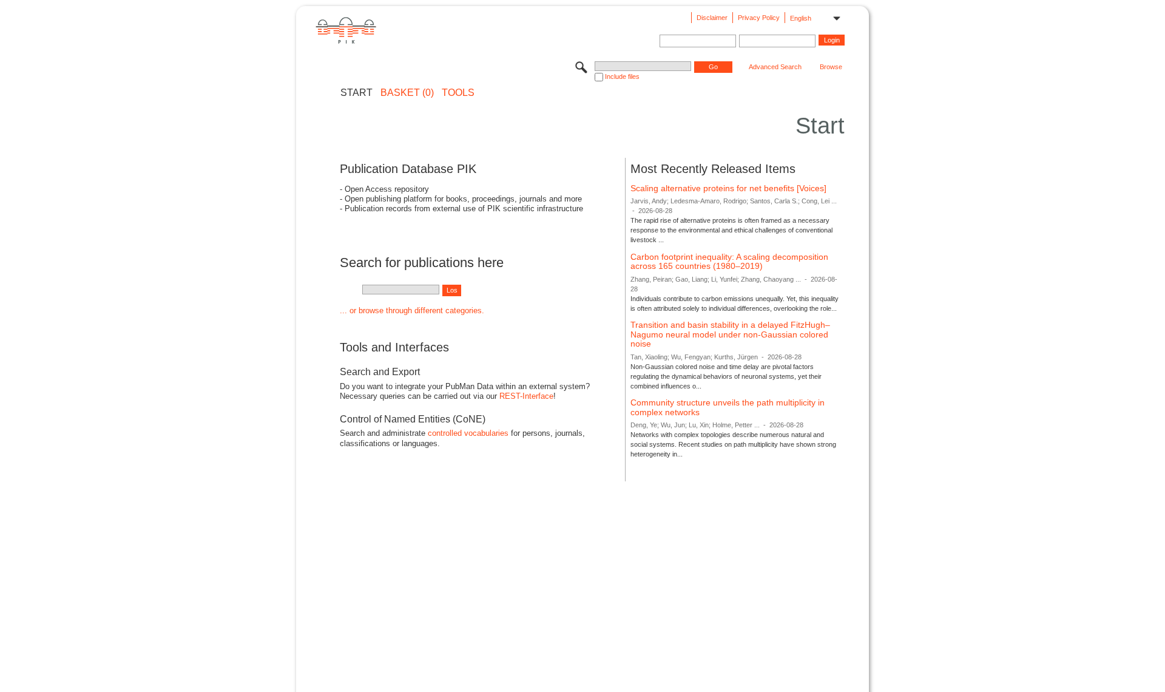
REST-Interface (526, 396)
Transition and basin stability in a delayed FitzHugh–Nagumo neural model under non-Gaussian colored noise (730, 334)
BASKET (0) (407, 93)
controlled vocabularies (468, 433)
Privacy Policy (759, 17)
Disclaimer (712, 17)
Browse (831, 66)
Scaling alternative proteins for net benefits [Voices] (728, 188)
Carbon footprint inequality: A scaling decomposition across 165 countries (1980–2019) (729, 261)
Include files (622, 76)
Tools (458, 93)
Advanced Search (775, 66)
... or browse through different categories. (412, 310)
